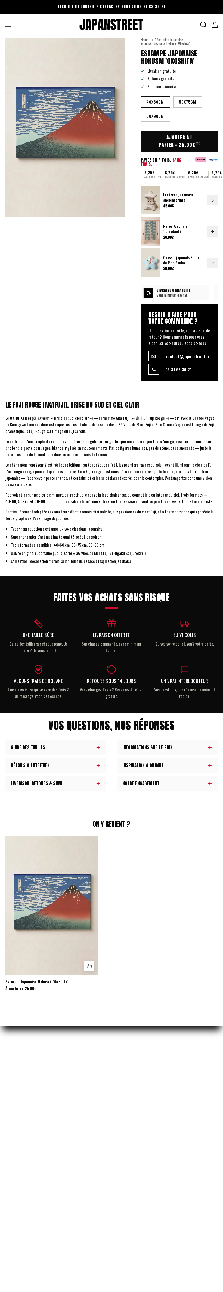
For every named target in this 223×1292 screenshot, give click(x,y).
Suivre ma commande (22, 1176)
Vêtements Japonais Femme (138, 1072)
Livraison (13, 1167)
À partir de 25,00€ (20, 988)
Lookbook (124, 1148)
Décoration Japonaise (169, 39)
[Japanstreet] (111, 25)
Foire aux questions (133, 1185)
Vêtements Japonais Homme (139, 1063)
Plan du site (127, 1176)
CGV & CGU (13, 1148)
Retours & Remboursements (28, 1157)
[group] (111, 7)
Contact (12, 1205)
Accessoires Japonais (134, 1081)
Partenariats (127, 1167)
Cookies (11, 1185)
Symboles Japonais (132, 1100)
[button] (203, 25)
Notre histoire (129, 1157)
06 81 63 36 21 (151, 6)
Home (144, 39)
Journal (123, 1138)
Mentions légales (19, 1138)
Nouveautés (126, 1053)
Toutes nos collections (136, 1110)
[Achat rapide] (89, 966)
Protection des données (25, 1195)
